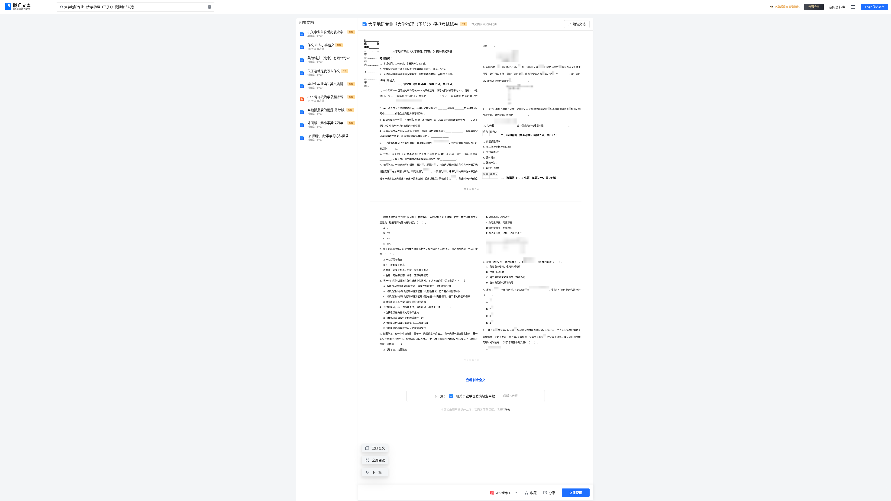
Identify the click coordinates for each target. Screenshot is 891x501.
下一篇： (479, 396)
